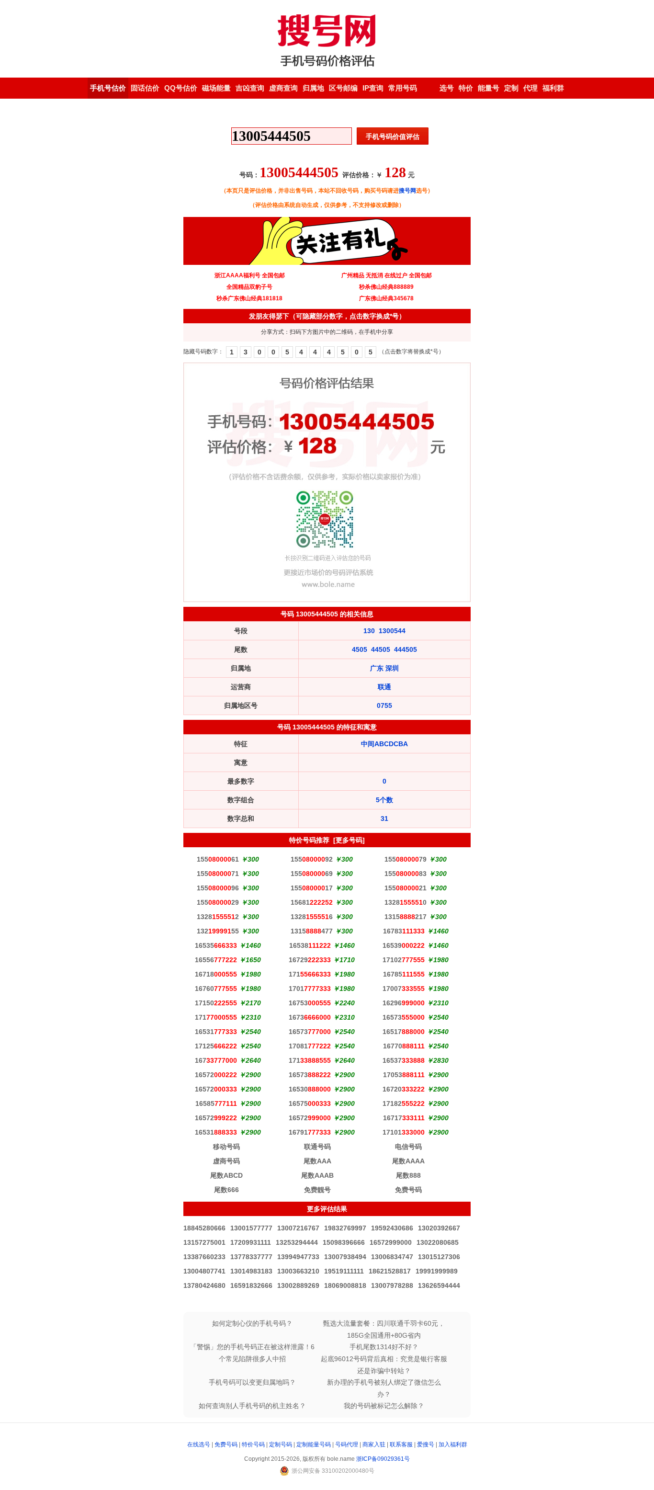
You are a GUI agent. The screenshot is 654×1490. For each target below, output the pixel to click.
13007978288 (392, 1285)
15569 (312, 873)
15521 (405, 888)
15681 (312, 902)
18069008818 (345, 1285)
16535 (216, 945)
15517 (312, 888)
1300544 (392, 631)
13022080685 (438, 1242)
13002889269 (298, 1285)
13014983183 (251, 1271)
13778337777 (251, 1257)
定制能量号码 (313, 1444)
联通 (384, 687)
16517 (404, 1031)
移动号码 (226, 1146)
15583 (405, 873)
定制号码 (280, 1444)
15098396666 (344, 1242)
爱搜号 (425, 1444)
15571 (218, 873)
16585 (216, 1103)
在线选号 (198, 1444)
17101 (404, 1132)
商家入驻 (373, 1444)
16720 (404, 1089)
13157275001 (204, 1242)
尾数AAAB (317, 1175)
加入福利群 (453, 1444)
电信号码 (408, 1146)
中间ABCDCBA (384, 744)
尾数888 (408, 1175)
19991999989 (437, 1271)
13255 (218, 931)
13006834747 (392, 1257)
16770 (404, 1046)
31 (384, 818)
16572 (216, 1075)
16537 (404, 1060)
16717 (404, 1118)
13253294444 (297, 1242)
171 (310, 974)
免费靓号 (317, 1190)
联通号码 (317, 1146)
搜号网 (407, 190)
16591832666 (251, 1285)
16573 (404, 1017)
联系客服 (401, 1444)
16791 (310, 1132)
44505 (380, 649)
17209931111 (250, 1242)
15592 (312, 859)
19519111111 (344, 1271)
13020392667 (439, 1228)
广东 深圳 (384, 668)
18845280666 (204, 1228)
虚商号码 (226, 1161)
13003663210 (298, 1271)
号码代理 (346, 1444)
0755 (384, 705)
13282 (218, 917)
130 (369, 631)
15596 (218, 888)
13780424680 (204, 1285)
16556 (216, 960)
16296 (404, 1003)
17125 (216, 1046)
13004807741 (204, 1271)
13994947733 (298, 1257)
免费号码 (408, 1190)
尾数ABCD (226, 1175)
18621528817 (390, 1271)
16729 (310, 960)
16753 (310, 1003)
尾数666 (226, 1190)
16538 (310, 945)
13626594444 (439, 1285)
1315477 (312, 931)
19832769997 (345, 1228)
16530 (310, 1089)
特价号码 (253, 1444)
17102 (404, 960)
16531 (216, 1031)
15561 (218, 859)
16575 (310, 1103)
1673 (310, 1017)
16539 (404, 945)
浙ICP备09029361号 (383, 1459)
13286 (312, 917)
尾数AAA (317, 1161)
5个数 (384, 800)
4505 (359, 649)
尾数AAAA (408, 1161)
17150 (216, 1003)
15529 (218, 902)
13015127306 (439, 1257)
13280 (405, 902)
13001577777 (251, 1228)
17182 (404, 1103)
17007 (404, 988)
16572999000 (391, 1242)
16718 (216, 974)
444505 (405, 649)
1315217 (405, 917)
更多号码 (349, 840)
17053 (404, 1075)
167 (216, 1060)
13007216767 (298, 1228)
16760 (216, 988)
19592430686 (392, 1228)
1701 (310, 988)
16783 (404, 931)
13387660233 (204, 1257)
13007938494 (345, 1257)
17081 (310, 1046)
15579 (405, 859)
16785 (404, 974)
